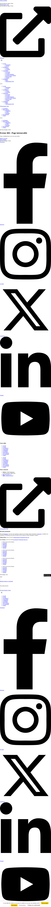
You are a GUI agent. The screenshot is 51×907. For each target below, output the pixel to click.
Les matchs (7, 69)
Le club (4, 63)
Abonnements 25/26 (9, 81)
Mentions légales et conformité (6, 581)
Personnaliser (22, 905)
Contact (4, 115)
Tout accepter (45, 903)
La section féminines (9, 74)
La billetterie (5, 79)
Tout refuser (14, 905)
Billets (6, 80)
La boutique (5, 108)
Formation (7, 113)
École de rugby (8, 76)
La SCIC (7, 66)
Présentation (7, 64)
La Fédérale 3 (5, 67)
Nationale (39, 534)
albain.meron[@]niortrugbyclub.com (21, 537)
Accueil (4, 445)
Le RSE (7, 112)
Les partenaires (6, 114)
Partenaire (6, 534)
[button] (25, 84)
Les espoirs (7, 72)
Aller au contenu (3, 0)
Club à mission (6, 109)
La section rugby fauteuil (10, 75)
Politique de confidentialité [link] (34, 905)
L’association (5, 70)
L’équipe (7, 68)
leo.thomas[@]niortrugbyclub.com (20, 539)
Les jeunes (7, 73)
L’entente (7, 77)
